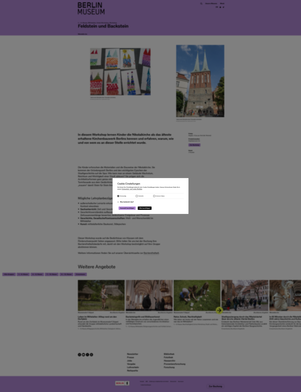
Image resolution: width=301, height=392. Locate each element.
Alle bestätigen (144, 208)
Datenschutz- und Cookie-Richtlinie (132, 189)
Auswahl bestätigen (127, 208)
